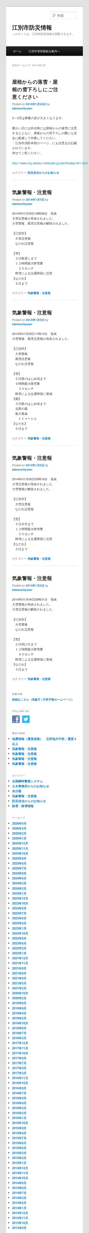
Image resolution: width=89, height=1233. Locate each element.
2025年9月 (19, 858)
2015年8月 (19, 1133)
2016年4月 (19, 1103)
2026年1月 (19, 838)
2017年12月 (20, 1043)
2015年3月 (19, 1153)
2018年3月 (19, 1038)
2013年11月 (20, 1218)
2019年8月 (19, 1003)
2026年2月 (19, 833)
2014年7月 (19, 1192)
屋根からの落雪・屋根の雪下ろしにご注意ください (35, 89)
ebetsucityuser (22, 108)
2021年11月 (20, 963)
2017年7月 (19, 1063)
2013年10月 (20, 1222)
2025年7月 (19, 868)
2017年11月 (20, 1048)
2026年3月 (19, 828)
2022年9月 (19, 938)
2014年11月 (20, 1173)
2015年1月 (19, 1162)
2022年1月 (19, 953)
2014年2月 (19, 1202)
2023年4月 (19, 923)
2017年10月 (20, 1053)
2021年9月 (19, 968)
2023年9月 (19, 908)
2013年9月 (19, 1227)
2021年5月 (19, 983)
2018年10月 (20, 1023)
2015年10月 (20, 1123)
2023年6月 (19, 918)
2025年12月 (20, 843)
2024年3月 (19, 883)
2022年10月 (20, 933)
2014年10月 (20, 1178)
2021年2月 (19, 988)
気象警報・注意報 (32, 191)
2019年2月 (19, 1018)
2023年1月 (19, 928)
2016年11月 (20, 1078)
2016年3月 (19, 1108)
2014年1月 (19, 1208)
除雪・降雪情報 (23, 806)
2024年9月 (19, 873)
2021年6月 (19, 978)
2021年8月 (19, 973)
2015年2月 (19, 1157)
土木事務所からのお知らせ (30, 786)
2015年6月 (19, 1143)
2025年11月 (20, 848)
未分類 (16, 791)
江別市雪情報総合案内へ (44, 51)
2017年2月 (19, 1073)
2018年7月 (19, 1033)
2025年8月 (19, 863)
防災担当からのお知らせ (43, 172)
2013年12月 (20, 1213)
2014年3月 (19, 1197)
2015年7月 (19, 1138)
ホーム (17, 51)
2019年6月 (19, 1008)
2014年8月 (19, 1187)
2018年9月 (19, 1028)
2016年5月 (19, 1098)
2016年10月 (20, 1083)
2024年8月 (19, 878)
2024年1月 (19, 893)
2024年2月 (19, 888)
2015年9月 (19, 1128)
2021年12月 (20, 958)
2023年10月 (20, 903)
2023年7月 (19, 913)
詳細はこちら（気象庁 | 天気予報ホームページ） (43, 699)
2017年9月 (19, 1058)
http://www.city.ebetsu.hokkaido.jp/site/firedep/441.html (50, 163)
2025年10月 (20, 853)
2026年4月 (19, 823)
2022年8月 (19, 943)
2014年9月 (19, 1183)
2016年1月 (19, 1118)
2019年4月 (19, 1013)
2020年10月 (20, 993)
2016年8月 (19, 1088)
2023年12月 (20, 898)
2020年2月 (19, 998)
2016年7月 (19, 1093)
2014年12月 (20, 1168)
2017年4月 (19, 1068)
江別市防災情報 (32, 27)
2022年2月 (19, 948)
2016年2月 (19, 1113)
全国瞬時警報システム (27, 781)
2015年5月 (19, 1148)
